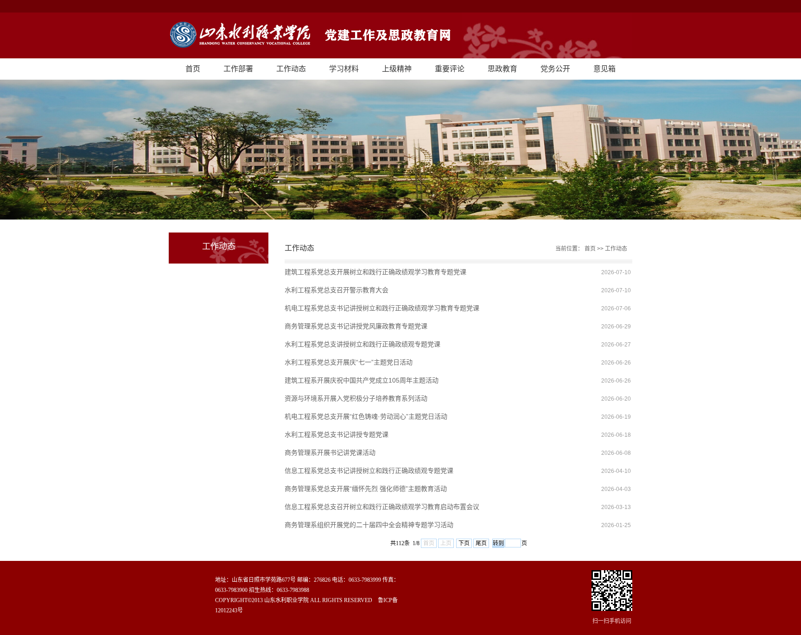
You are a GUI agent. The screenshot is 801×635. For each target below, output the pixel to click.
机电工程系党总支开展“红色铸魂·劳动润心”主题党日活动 (366, 416)
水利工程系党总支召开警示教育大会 (336, 290)
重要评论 (449, 69)
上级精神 (397, 69)
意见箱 (604, 69)
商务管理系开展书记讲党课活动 (330, 452)
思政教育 (502, 69)
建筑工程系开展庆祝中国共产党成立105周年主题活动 (362, 380)
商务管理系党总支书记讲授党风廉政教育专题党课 (356, 326)
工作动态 (291, 69)
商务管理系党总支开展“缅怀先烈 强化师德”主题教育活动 (366, 488)
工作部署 (238, 69)
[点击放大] (611, 591)
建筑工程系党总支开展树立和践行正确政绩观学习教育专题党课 (375, 272)
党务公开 (555, 69)
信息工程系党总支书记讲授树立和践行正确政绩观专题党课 (369, 470)
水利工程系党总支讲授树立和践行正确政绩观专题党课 (362, 344)
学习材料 (344, 69)
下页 (464, 543)
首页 (192, 69)
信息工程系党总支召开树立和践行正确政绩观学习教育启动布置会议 (382, 506)
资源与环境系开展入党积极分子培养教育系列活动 (356, 398)
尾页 (481, 543)
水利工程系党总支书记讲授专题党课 (336, 434)
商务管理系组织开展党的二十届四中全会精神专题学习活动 (369, 524)
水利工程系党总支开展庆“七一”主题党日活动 (349, 362)
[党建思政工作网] (400, 35)
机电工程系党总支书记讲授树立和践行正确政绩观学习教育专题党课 (382, 308)
